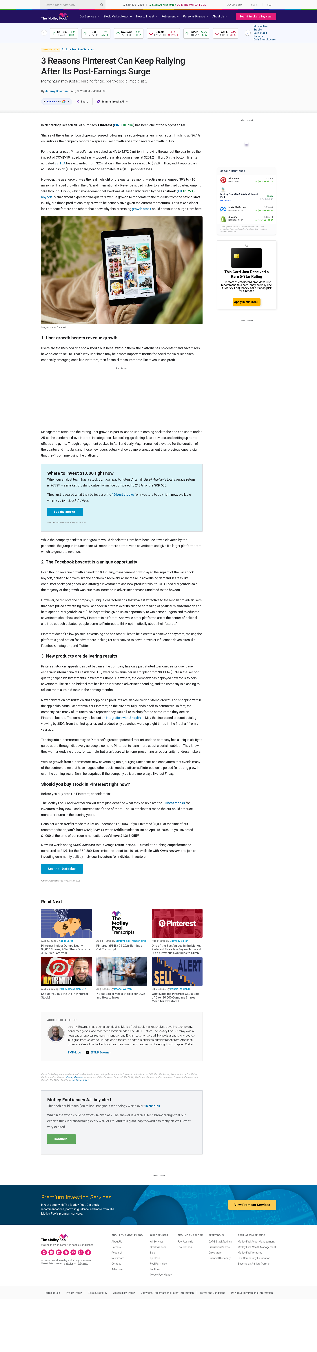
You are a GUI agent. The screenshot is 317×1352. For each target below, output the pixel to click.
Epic (152, 1252)
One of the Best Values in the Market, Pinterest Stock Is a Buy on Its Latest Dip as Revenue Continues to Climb (176, 949)
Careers (116, 1247)
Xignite (69, 1263)
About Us (117, 1241)
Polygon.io (83, 1263)
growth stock (141, 209)
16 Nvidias (152, 1106)
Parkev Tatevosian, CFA (72, 988)
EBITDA (60, 163)
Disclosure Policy (97, 1292)
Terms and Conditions (212, 1292)
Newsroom (118, 1258)
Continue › (61, 1139)
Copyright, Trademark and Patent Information (167, 1292)
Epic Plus (155, 1258)
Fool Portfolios (158, 1263)
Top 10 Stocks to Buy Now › (256, 16)
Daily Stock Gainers (260, 34)
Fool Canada (185, 1247)
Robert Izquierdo (180, 988)
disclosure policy (80, 1080)
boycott (46, 197)
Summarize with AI (112, 101)
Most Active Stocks (260, 28)
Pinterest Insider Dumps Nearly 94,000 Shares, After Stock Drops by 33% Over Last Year (65, 949)
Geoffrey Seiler (179, 940)
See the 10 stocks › (62, 869)
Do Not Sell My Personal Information (252, 1292)
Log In (254, 4)
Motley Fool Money (161, 1274)
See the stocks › (65, 511)
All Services (156, 1241)
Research (117, 1252)
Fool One (155, 1269)
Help (269, 4)
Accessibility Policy (124, 1292)
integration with (124, 718)
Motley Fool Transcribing (131, 940)
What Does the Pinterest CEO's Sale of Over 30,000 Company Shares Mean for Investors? (175, 997)
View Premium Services (252, 1205)
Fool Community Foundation (254, 1258)
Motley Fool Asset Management (256, 1241)
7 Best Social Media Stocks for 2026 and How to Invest (120, 995)
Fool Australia (185, 1241)
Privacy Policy (74, 1292)
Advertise (117, 1269)
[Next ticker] (248, 33)
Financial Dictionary (220, 1258)
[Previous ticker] (44, 33)
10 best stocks (123, 494)
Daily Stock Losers (265, 39)
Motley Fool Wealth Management (257, 1247)
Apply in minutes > (246, 302)
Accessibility (234, 4)
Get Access (225, 200)
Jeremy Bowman (56, 91)
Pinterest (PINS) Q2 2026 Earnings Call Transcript (119, 947)
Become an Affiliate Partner (254, 1263)
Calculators (215, 1252)
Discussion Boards (219, 1247)
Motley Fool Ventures (250, 1252)
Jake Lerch (67, 940)
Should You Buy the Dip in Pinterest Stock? (64, 995)
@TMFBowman (101, 1052)
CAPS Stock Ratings (220, 1241)
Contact (116, 1263)
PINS (118, 125)
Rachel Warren (123, 988)
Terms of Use (52, 1292)
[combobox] (72, 4)
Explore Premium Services (78, 49)
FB (180, 191)
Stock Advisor (158, 1247)
